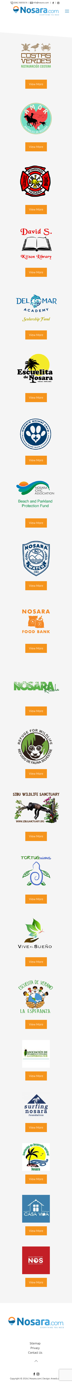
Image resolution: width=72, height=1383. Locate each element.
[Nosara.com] (36, 10)
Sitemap (35, 1343)
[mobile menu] (67, 11)
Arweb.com (56, 1378)
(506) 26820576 (20, 2)
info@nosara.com (41, 2)
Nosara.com (35, 1378)
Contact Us (35, 1352)
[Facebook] (34, 1375)
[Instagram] (38, 1375)
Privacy (35, 1348)
